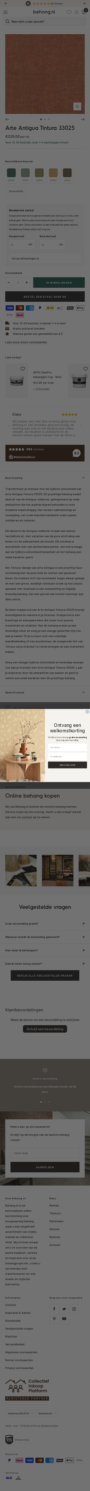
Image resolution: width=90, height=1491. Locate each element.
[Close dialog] (87, 711)
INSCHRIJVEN (67, 765)
